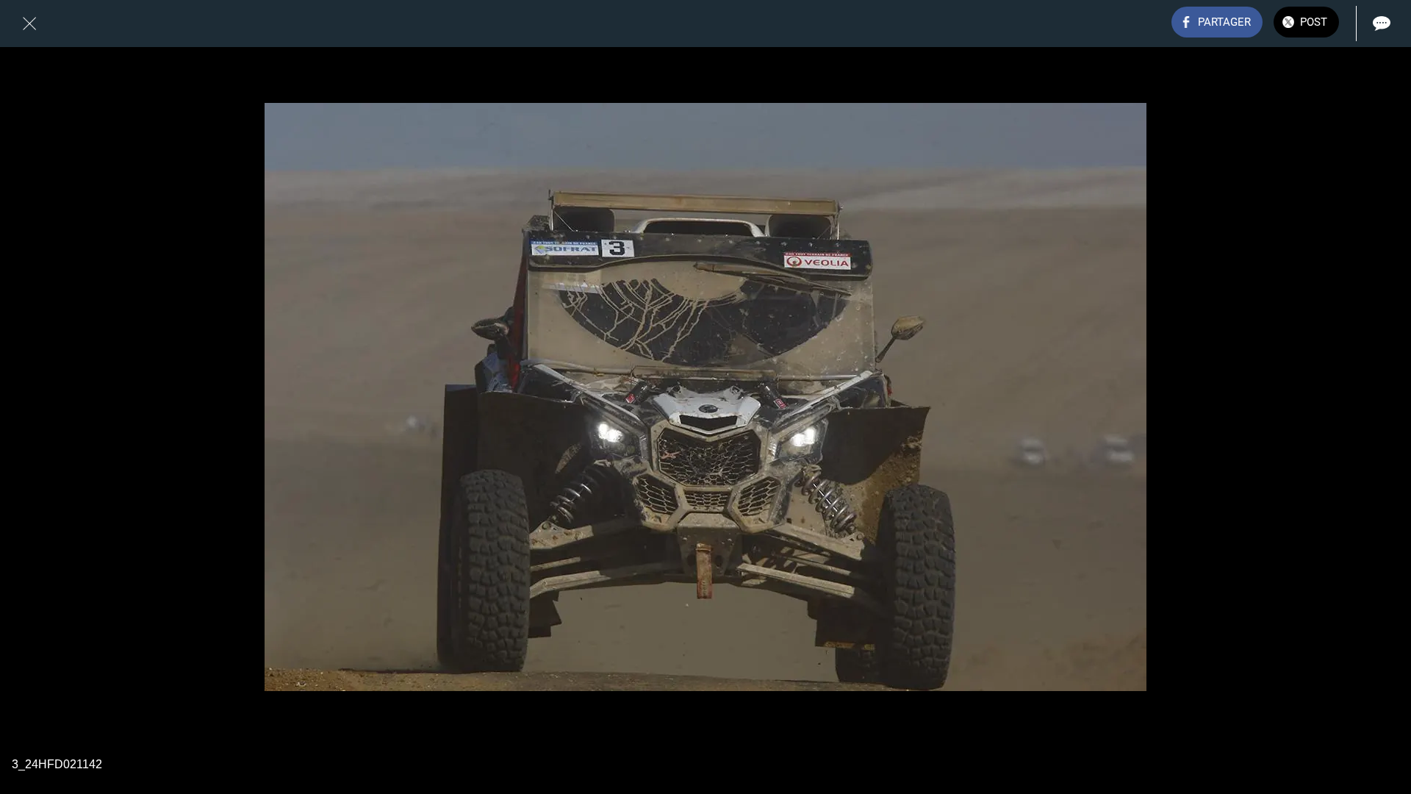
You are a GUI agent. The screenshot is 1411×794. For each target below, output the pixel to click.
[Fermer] (29, 23)
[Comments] (1381, 23)
